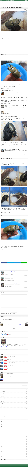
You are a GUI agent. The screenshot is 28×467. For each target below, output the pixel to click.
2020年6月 (14, 456)
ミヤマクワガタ (14, 396)
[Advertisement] (14, 46)
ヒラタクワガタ (14, 393)
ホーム (14, 328)
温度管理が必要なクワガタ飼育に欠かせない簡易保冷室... (10, 368)
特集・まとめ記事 (14, 416)
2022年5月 (14, 424)
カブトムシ (14, 403)
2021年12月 (14, 431)
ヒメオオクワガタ (14, 398)
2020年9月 (14, 451)
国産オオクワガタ (14, 391)
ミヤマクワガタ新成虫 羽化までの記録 (10, 271)
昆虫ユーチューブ (14, 411)
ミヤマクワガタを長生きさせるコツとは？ (8, 359)
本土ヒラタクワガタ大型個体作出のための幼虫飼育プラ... (10, 362)
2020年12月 (14, 446)
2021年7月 (14, 434)
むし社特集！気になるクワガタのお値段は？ (8, 373)
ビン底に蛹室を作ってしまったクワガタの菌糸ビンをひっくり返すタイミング (15, 283)
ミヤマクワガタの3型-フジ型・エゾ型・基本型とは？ (10, 356)
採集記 (14, 406)
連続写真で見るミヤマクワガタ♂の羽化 (10, 277)
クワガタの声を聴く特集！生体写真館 (7, 376)
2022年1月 (14, 429)
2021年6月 (14, 436)
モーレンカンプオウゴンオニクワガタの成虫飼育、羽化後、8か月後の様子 (12, 7)
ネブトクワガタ (14, 401)
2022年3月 (14, 426)
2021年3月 (14, 441)
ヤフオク (14, 413)
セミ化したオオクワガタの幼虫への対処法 (8, 365)
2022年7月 (14, 421)
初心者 (14, 408)
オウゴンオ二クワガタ (23, 10)
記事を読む (25, 275)
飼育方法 (26, 10)
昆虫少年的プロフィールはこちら (4, 346)
